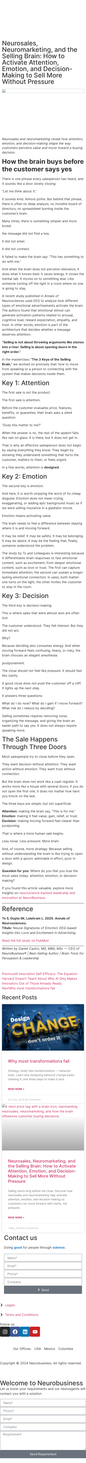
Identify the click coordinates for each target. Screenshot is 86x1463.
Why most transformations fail (38, 1061)
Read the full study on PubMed (25, 940)
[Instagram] (5, 1332)
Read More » (16, 1088)
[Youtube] (35, 1332)
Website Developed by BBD (21, 1368)
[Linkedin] (25, 1332)
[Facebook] (15, 1332)
